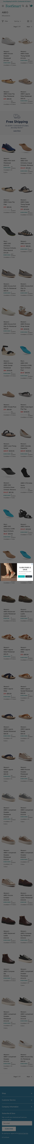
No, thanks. (29, 576)
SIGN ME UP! (21, 576)
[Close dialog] (32, 564)
